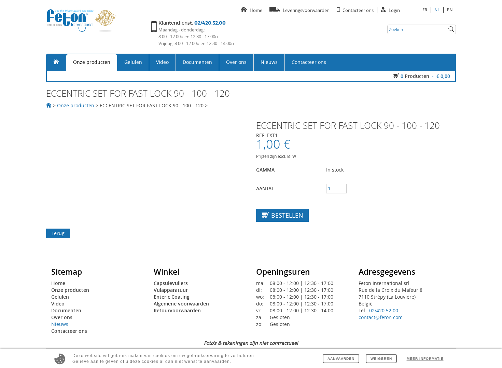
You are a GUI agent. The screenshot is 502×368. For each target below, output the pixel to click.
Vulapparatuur (171, 290)
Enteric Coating (172, 297)
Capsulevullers (171, 283)
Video (162, 62)
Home (58, 283)
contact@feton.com (381, 317)
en (449, 10)
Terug (58, 233)
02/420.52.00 (383, 310)
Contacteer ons (309, 62)
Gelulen (133, 62)
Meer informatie (425, 358)
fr (424, 10)
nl (437, 10)
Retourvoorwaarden (177, 310)
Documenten (197, 62)
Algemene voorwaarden (181, 303)
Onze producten (91, 62)
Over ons (236, 62)
